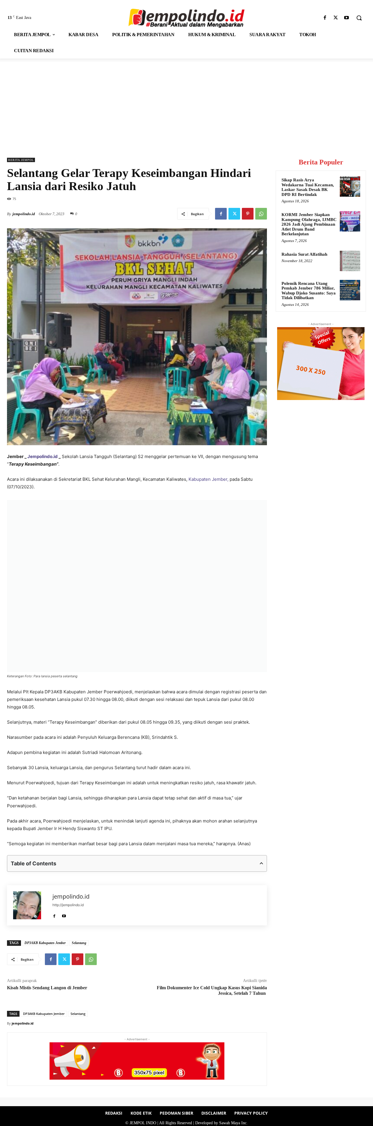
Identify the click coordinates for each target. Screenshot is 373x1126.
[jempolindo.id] (30, 905)
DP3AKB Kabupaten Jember (45, 943)
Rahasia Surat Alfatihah (304, 254)
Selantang (79, 943)
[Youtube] (347, 18)
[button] (359, 18)
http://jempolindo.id (68, 905)
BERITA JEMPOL (21, 160)
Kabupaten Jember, (208, 479)
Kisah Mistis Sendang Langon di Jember (47, 987)
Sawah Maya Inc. (233, 1123)
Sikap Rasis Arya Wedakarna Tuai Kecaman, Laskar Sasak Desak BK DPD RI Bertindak (307, 187)
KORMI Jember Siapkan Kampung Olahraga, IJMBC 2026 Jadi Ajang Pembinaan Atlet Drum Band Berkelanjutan (309, 224)
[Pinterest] (248, 214)
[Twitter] (336, 18)
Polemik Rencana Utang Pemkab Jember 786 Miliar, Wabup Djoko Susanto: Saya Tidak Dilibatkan (308, 290)
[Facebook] (325, 18)
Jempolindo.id (42, 456)
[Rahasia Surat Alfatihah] (350, 261)
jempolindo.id (24, 214)
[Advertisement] (186, 102)
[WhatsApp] (261, 214)
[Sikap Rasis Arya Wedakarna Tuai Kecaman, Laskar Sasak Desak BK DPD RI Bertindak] (350, 186)
